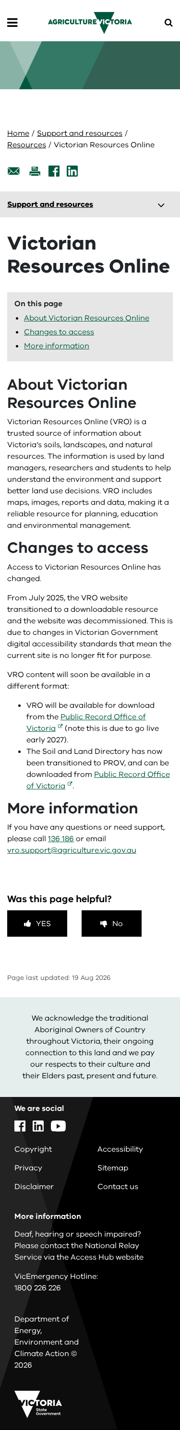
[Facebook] (54, 171)
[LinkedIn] (72, 171)
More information (56, 346)
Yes (43, 923)
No (117, 923)
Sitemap (112, 1168)
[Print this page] (34, 171)
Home (18, 133)
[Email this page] (14, 171)
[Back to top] (146, 1395)
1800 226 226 (37, 1288)
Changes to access (59, 332)
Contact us (117, 1186)
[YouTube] (58, 1126)
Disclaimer (34, 1186)
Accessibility (120, 1149)
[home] (90, 22)
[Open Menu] (12, 23)
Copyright (33, 1149)
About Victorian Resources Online (86, 318)
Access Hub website (107, 1257)
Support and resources (79, 133)
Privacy (28, 1168)
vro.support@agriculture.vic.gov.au (71, 850)
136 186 (61, 839)
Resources (26, 145)
